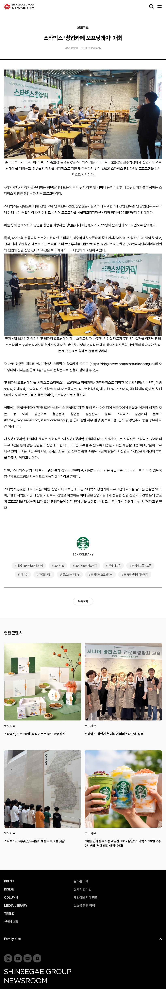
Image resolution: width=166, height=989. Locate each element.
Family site (12, 939)
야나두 (24, 574)
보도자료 (82, 27)
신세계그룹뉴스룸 (141, 565)
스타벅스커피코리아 (86, 565)
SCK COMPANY (91, 48)
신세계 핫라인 (82, 889)
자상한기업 (45, 574)
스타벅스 (59, 565)
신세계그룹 (114, 565)
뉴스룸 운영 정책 (84, 905)
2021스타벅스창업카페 (30, 565)
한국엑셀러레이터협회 (136, 574)
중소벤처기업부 (71, 574)
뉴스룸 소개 (81, 881)
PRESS (9, 881)
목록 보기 (83, 601)
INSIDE (9, 889)
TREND (9, 913)
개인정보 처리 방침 (86, 897)
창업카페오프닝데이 (102, 574)
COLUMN (11, 897)
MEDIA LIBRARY (15, 905)
